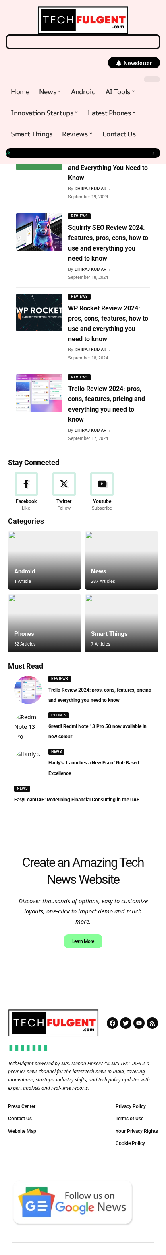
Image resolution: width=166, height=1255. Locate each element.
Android (24, 571)
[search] (83, 42)
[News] (121, 560)
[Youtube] (102, 492)
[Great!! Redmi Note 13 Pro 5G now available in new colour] (28, 726)
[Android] (44, 560)
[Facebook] (26, 492)
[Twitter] (64, 492)
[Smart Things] (121, 623)
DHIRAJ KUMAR (90, 188)
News (98, 571)
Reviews (79, 216)
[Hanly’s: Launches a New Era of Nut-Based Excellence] (28, 763)
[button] (134, 62)
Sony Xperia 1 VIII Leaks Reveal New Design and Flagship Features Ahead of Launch (76, 152)
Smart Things (109, 633)
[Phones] (44, 623)
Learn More (83, 941)
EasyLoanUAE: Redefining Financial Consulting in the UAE (76, 800)
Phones (24, 633)
